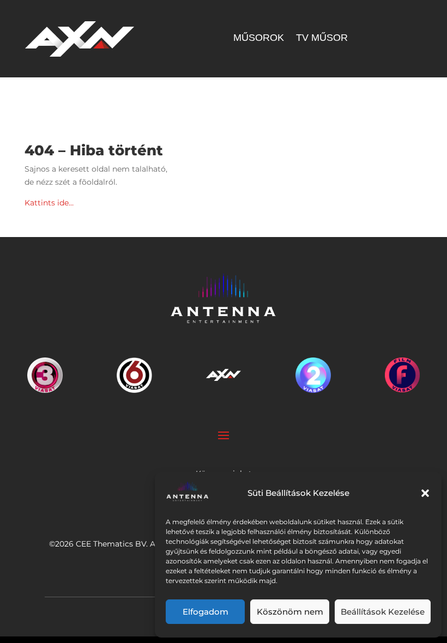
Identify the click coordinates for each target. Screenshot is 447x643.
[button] (425, 493)
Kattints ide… (49, 203)
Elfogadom (205, 611)
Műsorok (258, 38)
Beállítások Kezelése (383, 611)
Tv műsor (322, 38)
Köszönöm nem (290, 611)
